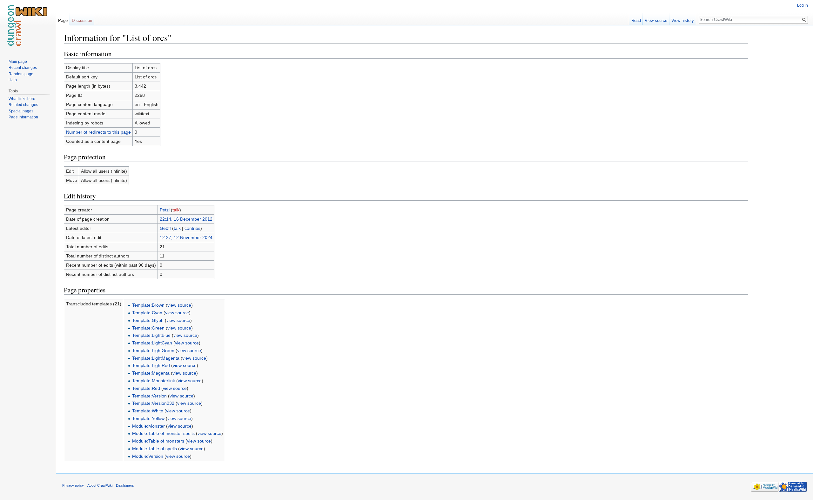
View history (682, 20)
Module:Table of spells (154, 448)
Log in (802, 5)
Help (13, 80)
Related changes (23, 105)
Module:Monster (148, 426)
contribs (192, 228)
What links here (22, 99)
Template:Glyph (148, 320)
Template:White (147, 410)
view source (179, 305)
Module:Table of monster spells (163, 433)
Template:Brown (148, 305)
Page (63, 20)
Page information (23, 117)
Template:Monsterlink (153, 380)
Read (636, 20)
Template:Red (146, 388)
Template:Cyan (147, 312)
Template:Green (148, 327)
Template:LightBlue (151, 335)
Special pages (21, 111)
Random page (21, 74)
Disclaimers (125, 485)
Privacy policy (73, 485)
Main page (18, 61)
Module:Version (147, 456)
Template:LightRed (151, 365)
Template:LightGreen (153, 350)
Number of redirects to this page (98, 132)
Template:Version (149, 395)
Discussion (82, 20)
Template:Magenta (151, 373)
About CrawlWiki (99, 485)
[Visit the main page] (28, 25)
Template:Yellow (148, 418)
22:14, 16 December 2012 (186, 219)
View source (656, 20)
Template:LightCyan (152, 342)
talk (175, 209)
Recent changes (23, 67)
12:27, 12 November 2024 (186, 237)
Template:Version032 (153, 403)
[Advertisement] (780, 127)
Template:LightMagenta (155, 358)
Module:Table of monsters (158, 440)
